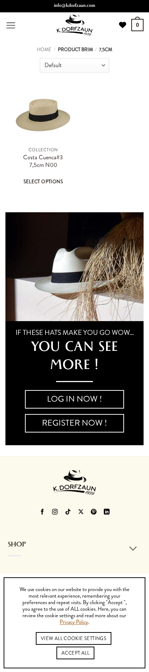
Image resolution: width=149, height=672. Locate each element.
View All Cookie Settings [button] (73, 638)
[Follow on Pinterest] (94, 513)
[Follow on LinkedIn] (107, 513)
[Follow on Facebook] (42, 513)
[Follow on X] (81, 513)
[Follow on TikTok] (68, 513)
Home (44, 49)
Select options (43, 181)
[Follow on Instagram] (55, 513)
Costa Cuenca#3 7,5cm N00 (43, 161)
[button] (10, 25)
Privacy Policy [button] (74, 622)
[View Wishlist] (122, 25)
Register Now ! (74, 423)
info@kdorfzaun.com (74, 6)
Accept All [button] (75, 653)
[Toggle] (133, 549)
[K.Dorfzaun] (74, 25)
